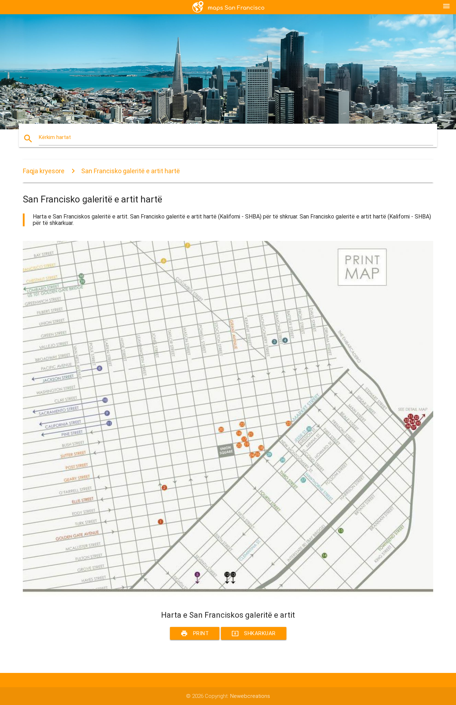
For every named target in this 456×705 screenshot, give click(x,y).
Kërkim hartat (55, 137)
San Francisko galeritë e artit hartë (130, 171)
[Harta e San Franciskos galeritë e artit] (228, 597)
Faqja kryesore (43, 171)
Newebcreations (250, 696)
